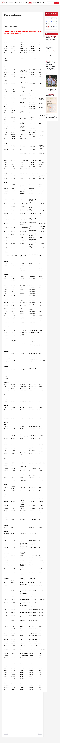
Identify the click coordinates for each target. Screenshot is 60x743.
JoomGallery (42, 2)
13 (51, 23)
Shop (38, 2)
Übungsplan (30, 2)
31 (46, 28)
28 (53, 26)
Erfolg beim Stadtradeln (50, 94)
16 (56, 23)
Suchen (57, 2)
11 (48, 23)
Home (7, 2)
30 (56, 26)
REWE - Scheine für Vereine (51, 36)
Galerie (34, 2)
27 (51, 26)
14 (53, 23)
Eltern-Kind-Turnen (49, 61)
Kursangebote (17, 2)
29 (54, 26)
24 (46, 26)
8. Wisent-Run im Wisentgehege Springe (50, 72)
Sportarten (11, 2)
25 (48, 26)
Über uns (24, 2)
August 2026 (51, 17)
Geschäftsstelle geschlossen (51, 50)
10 (46, 23)
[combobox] (50, 3)
